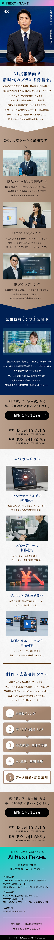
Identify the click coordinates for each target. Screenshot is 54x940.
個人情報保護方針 (34, 923)
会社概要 (15, 923)
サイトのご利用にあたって (27, 928)
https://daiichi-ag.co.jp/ (14, 910)
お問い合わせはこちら (27, 415)
